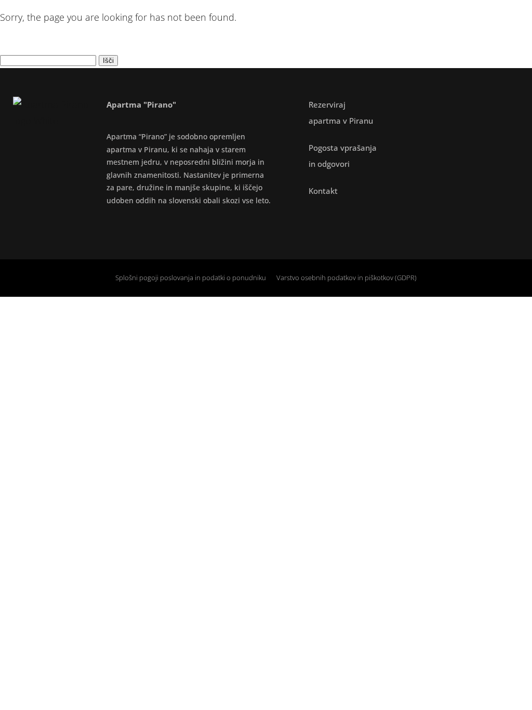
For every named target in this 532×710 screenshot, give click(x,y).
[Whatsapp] (189, 225)
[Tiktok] (163, 225)
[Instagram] (137, 225)
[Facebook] (112, 225)
